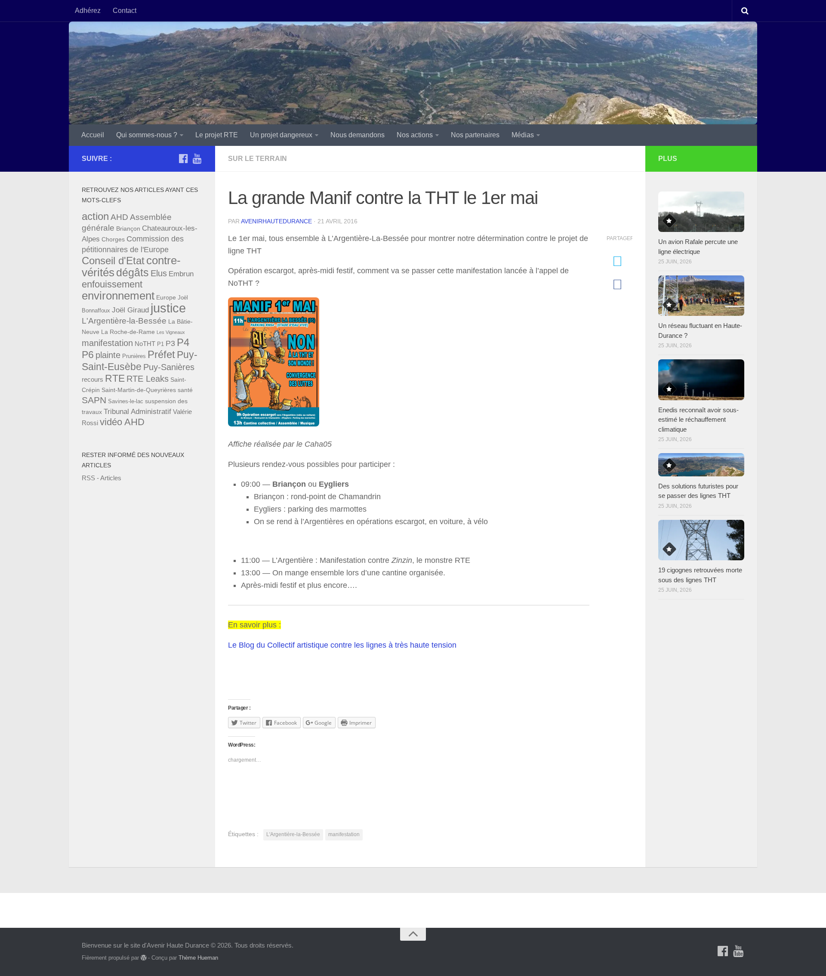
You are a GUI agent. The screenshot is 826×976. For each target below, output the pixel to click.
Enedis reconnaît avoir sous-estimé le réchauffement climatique (698, 419)
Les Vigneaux (171, 332)
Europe (166, 297)
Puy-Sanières (168, 367)
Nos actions (415, 135)
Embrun (181, 274)
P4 (183, 342)
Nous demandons (357, 135)
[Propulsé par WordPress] (143, 958)
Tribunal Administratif (137, 412)
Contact (124, 10)
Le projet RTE (216, 135)
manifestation (344, 834)
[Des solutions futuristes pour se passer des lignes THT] (701, 464)
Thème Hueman (198, 957)
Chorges (113, 239)
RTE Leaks (147, 378)
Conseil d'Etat (113, 260)
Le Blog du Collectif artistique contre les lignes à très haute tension (342, 645)
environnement (118, 295)
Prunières (134, 356)
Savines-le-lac (125, 401)
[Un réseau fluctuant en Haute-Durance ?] (701, 295)
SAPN (94, 400)
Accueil (92, 135)
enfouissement (112, 284)
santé (185, 389)
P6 (88, 354)
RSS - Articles (101, 478)
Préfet (161, 354)
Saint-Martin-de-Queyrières (139, 389)
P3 (170, 343)
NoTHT (145, 343)
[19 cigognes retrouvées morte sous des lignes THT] (701, 540)
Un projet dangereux (281, 135)
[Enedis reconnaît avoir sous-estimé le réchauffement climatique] (701, 379)
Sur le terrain (257, 158)
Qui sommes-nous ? (146, 135)
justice (168, 308)
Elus (159, 273)
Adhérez (88, 10)
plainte (108, 355)
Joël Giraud (130, 310)
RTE (115, 378)
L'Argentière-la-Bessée (293, 834)
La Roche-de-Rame (128, 331)
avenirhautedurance (276, 221)
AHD (119, 217)
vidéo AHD (122, 422)
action (95, 216)
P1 (160, 344)
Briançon (128, 228)
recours (92, 379)
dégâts (132, 272)
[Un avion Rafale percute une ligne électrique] (701, 211)
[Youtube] (197, 158)
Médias (523, 135)
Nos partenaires (475, 135)
